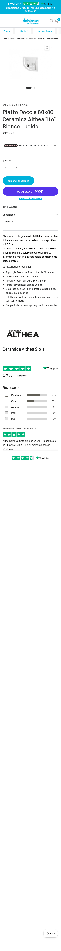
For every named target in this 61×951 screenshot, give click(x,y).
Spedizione (9, 214)
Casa (5, 38)
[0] (56, 21)
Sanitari (24, 31)
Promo (6, 31)
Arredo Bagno (45, 31)
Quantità (7, 160)
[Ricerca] (51, 21)
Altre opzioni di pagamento (30, 198)
